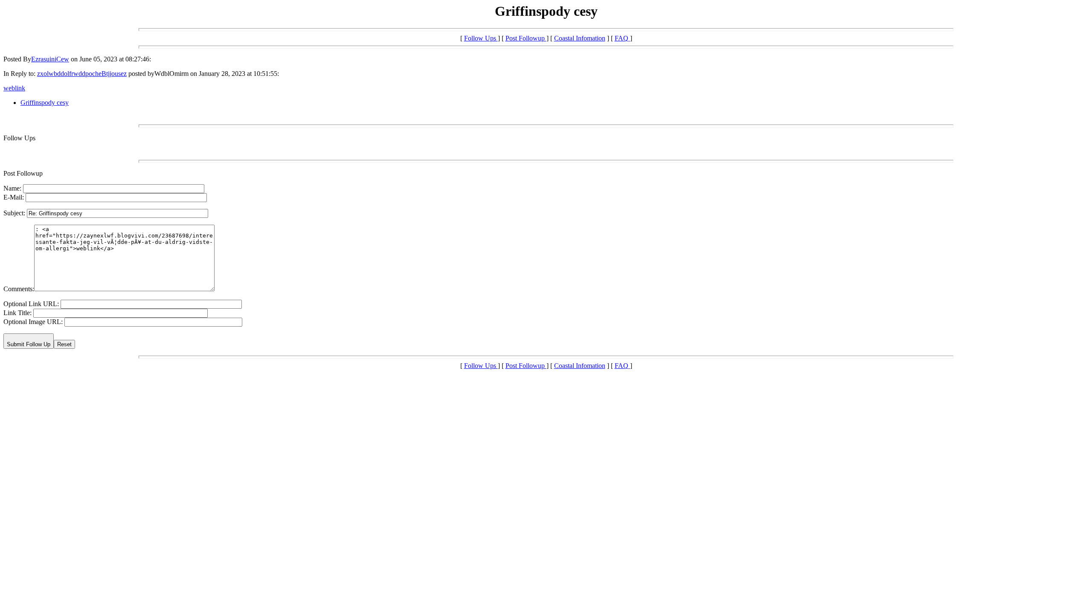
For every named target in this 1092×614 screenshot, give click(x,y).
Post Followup (525, 38)
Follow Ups (481, 38)
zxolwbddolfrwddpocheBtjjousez (82, 73)
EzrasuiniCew (50, 59)
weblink (14, 88)
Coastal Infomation (579, 38)
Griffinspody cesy (44, 102)
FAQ (622, 38)
